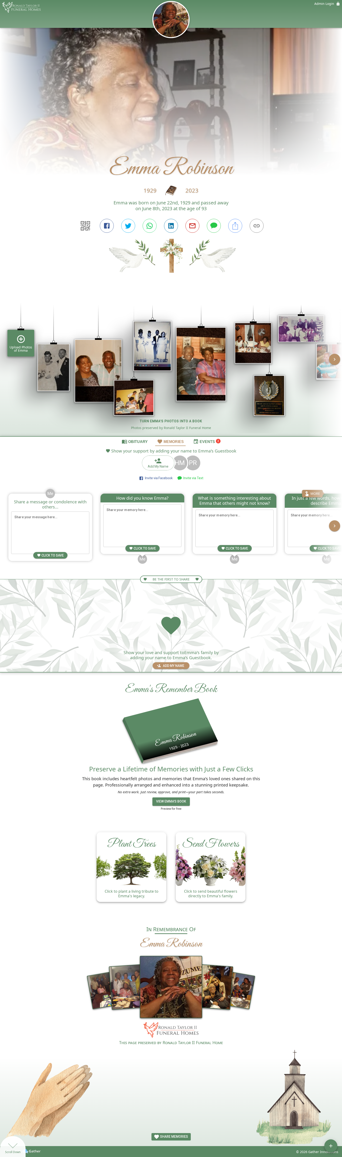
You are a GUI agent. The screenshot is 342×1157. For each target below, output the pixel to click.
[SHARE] (235, 226)
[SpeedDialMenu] (330, 1145)
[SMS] (214, 226)
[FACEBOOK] (107, 226)
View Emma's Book (171, 801)
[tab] (135, 441)
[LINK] (257, 226)
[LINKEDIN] (171, 226)
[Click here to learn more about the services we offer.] (171, 1030)
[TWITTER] (128, 226)
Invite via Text (192, 478)
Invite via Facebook (158, 478)
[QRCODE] (85, 226)
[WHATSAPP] (150, 226)
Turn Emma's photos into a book (171, 421)
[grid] (171, 362)
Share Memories (173, 1136)
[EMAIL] (192, 226)
